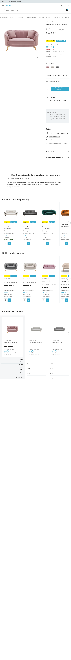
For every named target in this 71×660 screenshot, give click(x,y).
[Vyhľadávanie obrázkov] (67, 10)
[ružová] (48, 67)
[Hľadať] (4, 10)
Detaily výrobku (51, 151)
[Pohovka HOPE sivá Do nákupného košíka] (9, 300)
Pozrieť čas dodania (56, 104)
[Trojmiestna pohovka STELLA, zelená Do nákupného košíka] (47, 243)
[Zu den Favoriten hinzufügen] (48, 89)
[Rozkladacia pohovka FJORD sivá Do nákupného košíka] (28, 243)
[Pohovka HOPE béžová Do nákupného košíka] (28, 300)
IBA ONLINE (60, 40)
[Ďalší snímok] (69, 223)
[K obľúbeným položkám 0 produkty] (64, 5)
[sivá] (57, 67)
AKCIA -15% (49, 40)
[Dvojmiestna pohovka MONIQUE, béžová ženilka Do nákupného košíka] (66, 300)
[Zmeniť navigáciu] (3, 5)
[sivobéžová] (52, 67)
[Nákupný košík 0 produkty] (68, 5)
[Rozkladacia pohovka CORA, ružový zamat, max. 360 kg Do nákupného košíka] (47, 300)
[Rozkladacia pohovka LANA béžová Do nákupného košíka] (9, 243)
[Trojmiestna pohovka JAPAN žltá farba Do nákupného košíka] (66, 243)
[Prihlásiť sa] (61, 5)
